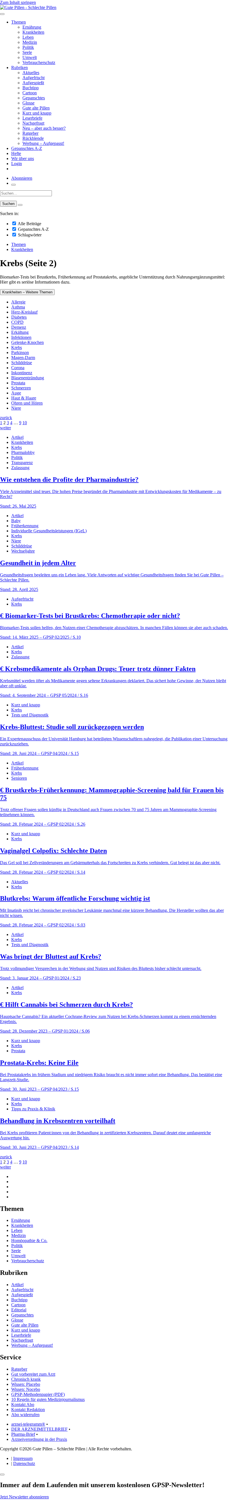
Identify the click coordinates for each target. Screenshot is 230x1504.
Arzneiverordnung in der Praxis (39, 1439)
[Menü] (2, 14)
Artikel (17, 437)
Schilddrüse (21, 362)
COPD (17, 322)
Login (16, 163)
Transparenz (22, 462)
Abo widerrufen (25, 1414)
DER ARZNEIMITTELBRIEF (39, 1429)
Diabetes (19, 317)
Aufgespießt (33, 82)
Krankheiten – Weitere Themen (27, 292)
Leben (28, 37)
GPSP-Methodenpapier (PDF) (38, 1394)
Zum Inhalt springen (18, 2)
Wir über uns (22, 158)
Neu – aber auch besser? (44, 128)
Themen (18, 22)
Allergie (18, 302)
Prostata (18, 382)
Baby (16, 520)
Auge (16, 393)
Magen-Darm (23, 357)
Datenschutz (24, 1463)
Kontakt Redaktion (28, 1409)
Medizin (29, 42)
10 (24, 422)
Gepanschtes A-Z (26, 148)
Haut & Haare (23, 398)
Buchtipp (30, 87)
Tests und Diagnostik (30, 715)
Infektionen (21, 337)
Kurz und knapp (36, 113)
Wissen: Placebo (25, 1384)
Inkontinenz (21, 372)
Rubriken (19, 67)
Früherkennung (24, 525)
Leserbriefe (32, 118)
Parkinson (20, 352)
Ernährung (31, 27)
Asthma (18, 307)
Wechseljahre (23, 551)
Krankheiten (33, 32)
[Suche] (13, 185)
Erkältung (20, 332)
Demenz (18, 327)
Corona (17, 367)
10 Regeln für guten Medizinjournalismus (48, 1399)
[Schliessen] (2, 1474)
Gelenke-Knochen (27, 342)
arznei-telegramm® (28, 1424)
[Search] (20, 205)
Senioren (19, 778)
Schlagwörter (29, 234)
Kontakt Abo (22, 1404)
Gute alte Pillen (36, 108)
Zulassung (20, 467)
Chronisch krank (26, 1379)
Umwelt (29, 57)
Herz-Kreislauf (24, 312)
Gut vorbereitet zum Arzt (33, 1374)
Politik (28, 47)
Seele (27, 52)
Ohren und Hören (27, 403)
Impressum (23, 1458)
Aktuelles (30, 72)
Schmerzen (21, 387)
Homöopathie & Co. (29, 1240)
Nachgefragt (33, 123)
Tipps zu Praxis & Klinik (33, 1108)
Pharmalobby (23, 452)
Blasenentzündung (27, 377)
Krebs (16, 347)
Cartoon (29, 92)
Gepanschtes (33, 97)
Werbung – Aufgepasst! (43, 143)
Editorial (18, 1309)
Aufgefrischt (33, 77)
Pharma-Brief (23, 1434)
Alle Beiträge (29, 223)
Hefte (16, 153)
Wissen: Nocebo (25, 1389)
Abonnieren (21, 178)
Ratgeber (30, 133)
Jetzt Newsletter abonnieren (24, 1496)
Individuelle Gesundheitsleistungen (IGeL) (49, 530)
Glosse (28, 103)
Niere (16, 408)
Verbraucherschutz (38, 62)
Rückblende (33, 138)
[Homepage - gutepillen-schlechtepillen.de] (28, 7)
